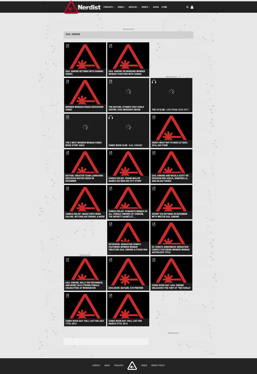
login (192, 7)
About (107, 365)
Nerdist (82, 7)
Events (145, 7)
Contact (96, 365)
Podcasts (108, 7)
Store (164, 7)
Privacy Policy (158, 365)
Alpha (156, 7)
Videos (121, 7)
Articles (133, 7)
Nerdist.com (132, 365)
